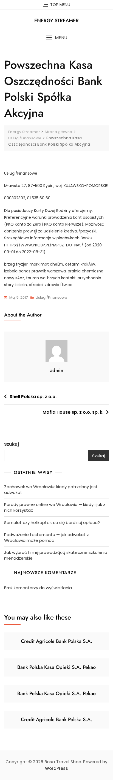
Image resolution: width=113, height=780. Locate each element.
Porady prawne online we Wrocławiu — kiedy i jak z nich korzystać (54, 507)
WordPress (56, 768)
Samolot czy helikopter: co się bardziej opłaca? (52, 522)
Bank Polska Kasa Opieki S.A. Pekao (56, 667)
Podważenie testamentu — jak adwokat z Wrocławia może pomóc (46, 537)
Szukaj (11, 444)
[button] (56, 37)
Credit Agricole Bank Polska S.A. (56, 641)
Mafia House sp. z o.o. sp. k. (73, 412)
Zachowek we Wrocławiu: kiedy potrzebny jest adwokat (51, 489)
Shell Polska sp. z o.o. (33, 396)
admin (56, 370)
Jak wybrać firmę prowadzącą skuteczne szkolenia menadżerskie (55, 555)
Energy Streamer (56, 20)
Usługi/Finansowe (51, 297)
